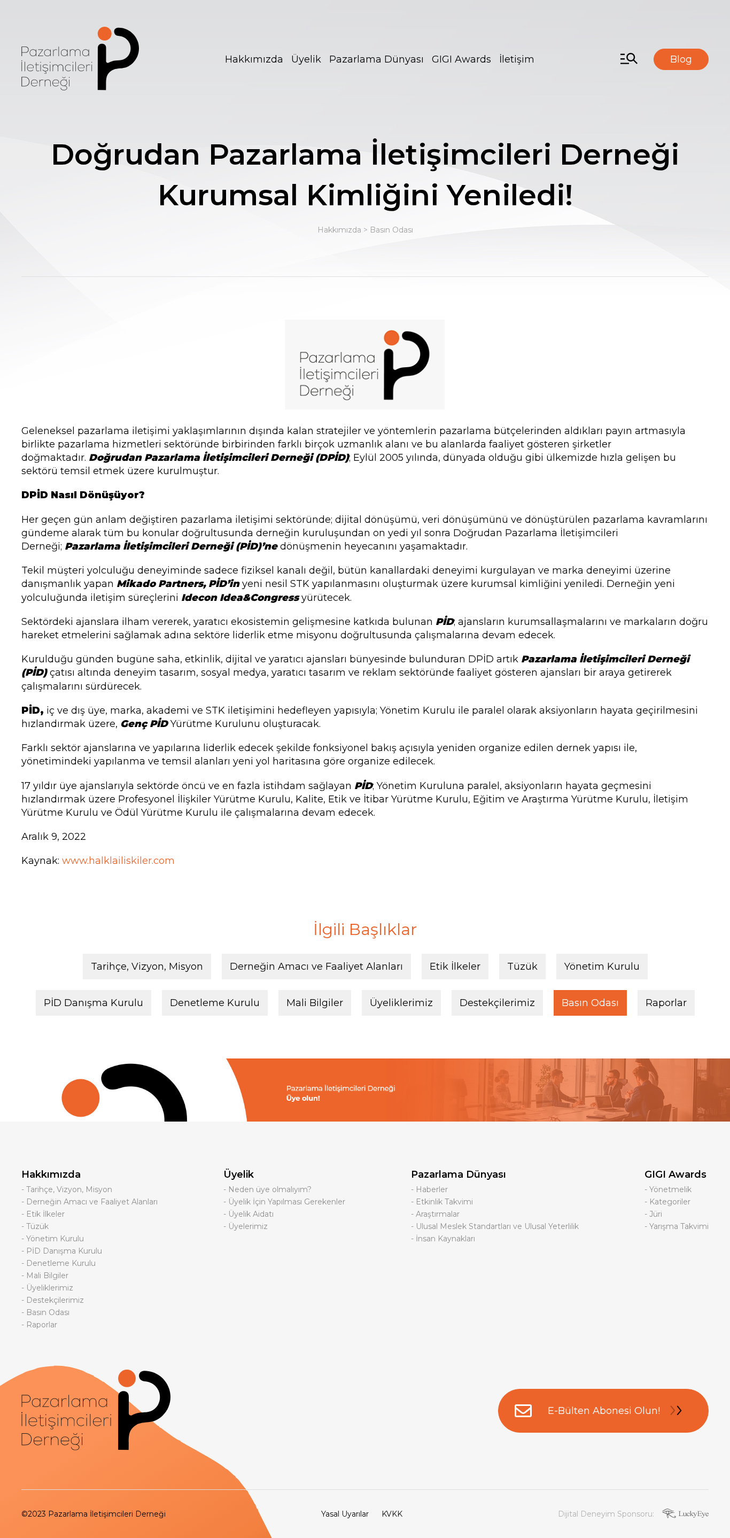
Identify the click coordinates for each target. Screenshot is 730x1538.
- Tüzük (35, 1226)
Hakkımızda (254, 59)
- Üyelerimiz (245, 1226)
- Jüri (653, 1214)
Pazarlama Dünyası (376, 59)
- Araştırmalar (435, 1214)
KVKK (392, 1514)
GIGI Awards (461, 59)
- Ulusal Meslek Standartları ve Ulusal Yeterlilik (495, 1226)
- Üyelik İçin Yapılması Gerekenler (284, 1202)
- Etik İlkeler (43, 1214)
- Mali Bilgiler (44, 1275)
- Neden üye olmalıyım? (267, 1189)
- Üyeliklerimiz (47, 1288)
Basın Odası (391, 230)
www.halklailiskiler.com (118, 861)
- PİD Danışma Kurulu (61, 1251)
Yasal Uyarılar (345, 1514)
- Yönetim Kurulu (52, 1238)
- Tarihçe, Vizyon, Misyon (66, 1189)
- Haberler (429, 1189)
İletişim (516, 59)
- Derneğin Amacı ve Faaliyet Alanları (89, 1202)
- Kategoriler (667, 1202)
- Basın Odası (45, 1312)
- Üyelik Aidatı (248, 1214)
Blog (681, 59)
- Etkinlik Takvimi (442, 1202)
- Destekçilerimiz (52, 1300)
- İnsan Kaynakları (443, 1238)
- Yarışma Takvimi (676, 1226)
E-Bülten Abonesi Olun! (604, 1411)
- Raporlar (39, 1325)
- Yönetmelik (668, 1189)
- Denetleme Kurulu (58, 1263)
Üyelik (306, 59)
